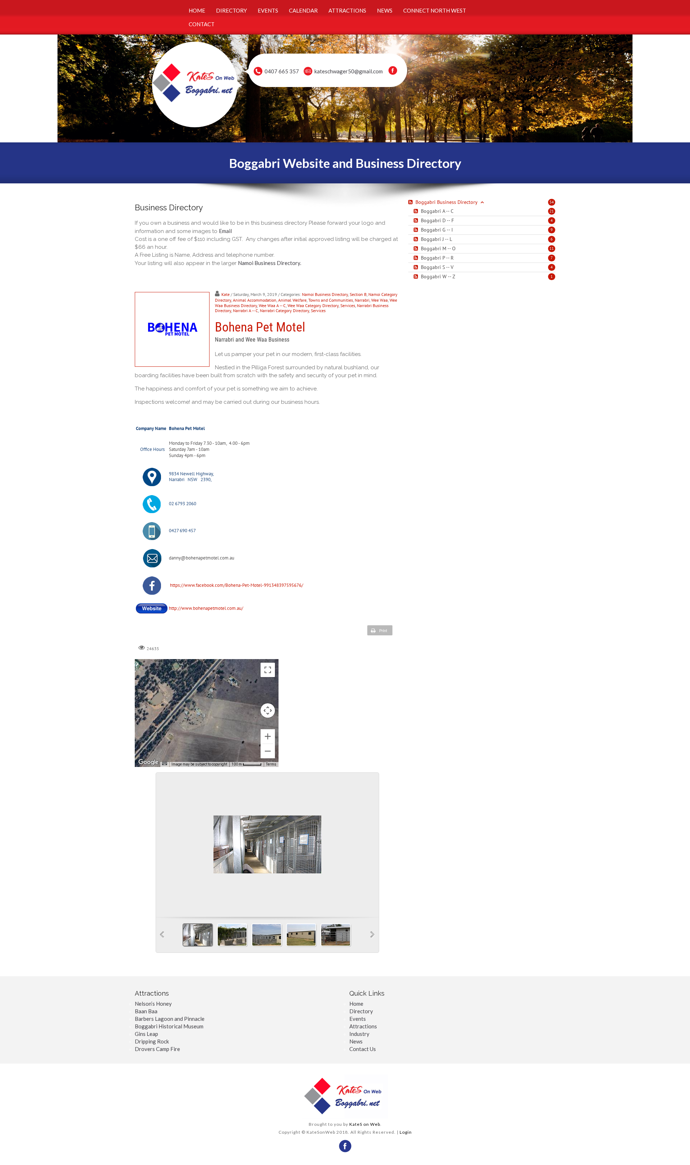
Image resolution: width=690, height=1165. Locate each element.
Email (225, 231)
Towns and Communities (330, 300)
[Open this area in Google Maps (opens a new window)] (148, 762)
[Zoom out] (268, 751)
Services (347, 305)
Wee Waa (379, 300)
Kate (225, 294)
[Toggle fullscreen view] (268, 670)
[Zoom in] (268, 736)
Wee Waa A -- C (272, 305)
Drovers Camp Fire (157, 1049)
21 (551, 211)
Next (372, 935)
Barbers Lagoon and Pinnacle (169, 1018)
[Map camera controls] (268, 710)
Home (356, 1003)
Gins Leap (146, 1034)
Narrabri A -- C (245, 310)
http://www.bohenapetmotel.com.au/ (206, 608)
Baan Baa (146, 1011)
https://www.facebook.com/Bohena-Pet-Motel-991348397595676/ (236, 585)
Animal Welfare (292, 300)
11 (551, 248)
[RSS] (417, 211)
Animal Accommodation (254, 300)
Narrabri (362, 300)
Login (406, 1132)
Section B (358, 294)
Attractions (363, 1026)
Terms (271, 764)
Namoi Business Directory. (269, 263)
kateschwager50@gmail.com (348, 71)
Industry (359, 1034)
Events (357, 1018)
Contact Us (362, 1049)
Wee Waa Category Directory (313, 305)
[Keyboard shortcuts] (164, 763)
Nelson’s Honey (153, 1003)
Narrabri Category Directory (284, 310)
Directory (361, 1011)
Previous (162, 935)
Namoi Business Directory (325, 294)
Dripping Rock (152, 1041)
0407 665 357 (281, 71)
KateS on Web (364, 1124)
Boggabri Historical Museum (169, 1026)
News (356, 1041)
